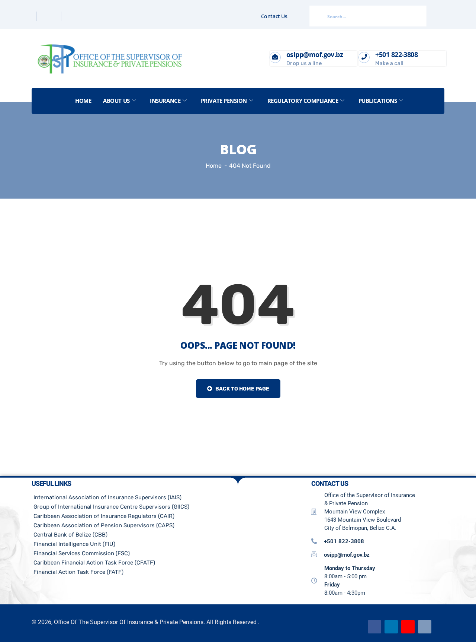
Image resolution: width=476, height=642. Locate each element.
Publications (377, 100)
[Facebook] (31, 16)
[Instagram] (68, 16)
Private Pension (224, 100)
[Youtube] (408, 626)
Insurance (165, 100)
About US (116, 100)
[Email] (424, 626)
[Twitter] (43, 16)
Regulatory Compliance (302, 100)
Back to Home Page (241, 389)
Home (83, 100)
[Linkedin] (56, 16)
